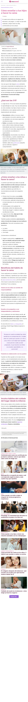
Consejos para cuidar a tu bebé (8, 453)
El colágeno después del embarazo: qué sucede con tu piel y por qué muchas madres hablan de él (13, 572)
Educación (3, 5)
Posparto (3, 569)
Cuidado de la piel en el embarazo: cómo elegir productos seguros (14, 592)
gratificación (16, 142)
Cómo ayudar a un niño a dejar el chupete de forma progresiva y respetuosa (11, 497)
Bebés (2, 494)
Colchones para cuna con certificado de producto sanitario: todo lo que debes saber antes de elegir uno (14, 456)
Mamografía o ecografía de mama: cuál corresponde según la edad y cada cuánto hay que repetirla (13, 476)
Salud (2, 473)
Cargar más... (14, 596)
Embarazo (3, 589)
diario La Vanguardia (16, 324)
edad (17, 84)
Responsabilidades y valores (7, 7)
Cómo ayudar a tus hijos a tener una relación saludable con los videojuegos (13, 535)
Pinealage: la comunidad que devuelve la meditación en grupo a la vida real (14, 516)
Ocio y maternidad (5, 514)
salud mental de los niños (9, 279)
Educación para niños (11, 5)
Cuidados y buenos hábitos (7, 551)
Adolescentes (4, 532)
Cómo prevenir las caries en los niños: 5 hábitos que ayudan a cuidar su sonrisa (13, 553)
